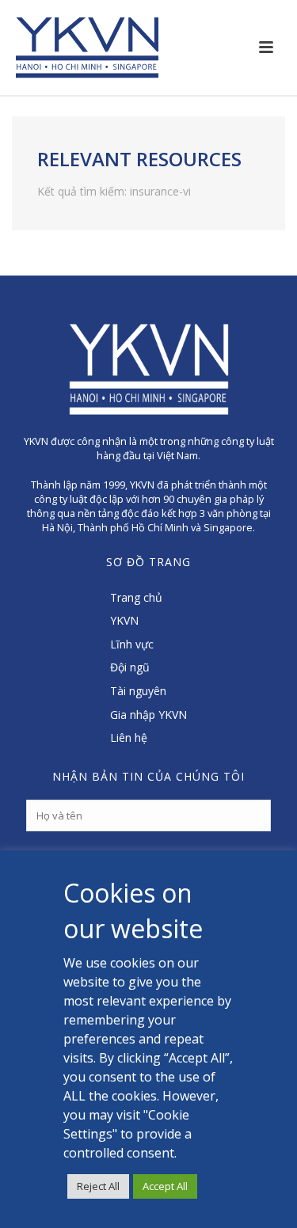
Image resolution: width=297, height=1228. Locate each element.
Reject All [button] (98, 1186)
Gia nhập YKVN (148, 714)
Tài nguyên (138, 690)
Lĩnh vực (132, 644)
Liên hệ (128, 737)
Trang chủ (136, 597)
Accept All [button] (165, 1186)
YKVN (124, 620)
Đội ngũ (130, 667)
